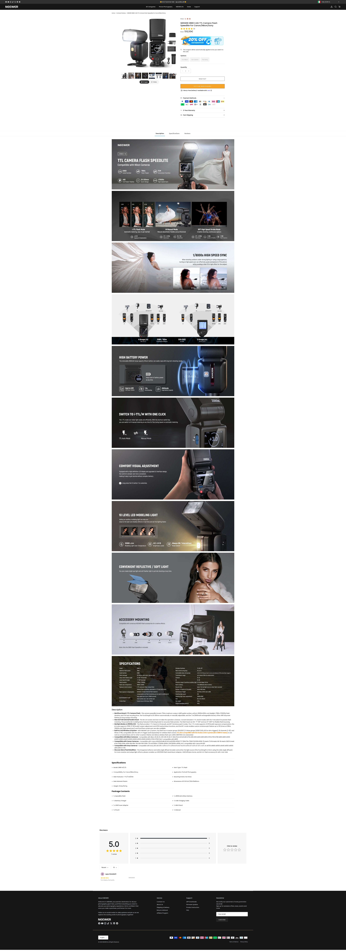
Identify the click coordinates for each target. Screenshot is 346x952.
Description (160, 133)
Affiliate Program (162, 913)
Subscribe (222, 920)
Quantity (183, 67)
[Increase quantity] (189, 71)
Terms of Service (233, 942)
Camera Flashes (121, 13)
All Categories (150, 7)
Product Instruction (192, 907)
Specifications (174, 133)
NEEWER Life (180, 7)
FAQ (187, 910)
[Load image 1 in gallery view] (149, 43)
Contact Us (161, 902)
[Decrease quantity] (182, 71)
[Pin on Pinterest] (189, 19)
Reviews (187, 133)
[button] (173, 838)
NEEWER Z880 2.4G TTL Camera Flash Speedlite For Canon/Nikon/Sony (146, 13)
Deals (189, 7)
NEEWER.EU (105, 942)
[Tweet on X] (185, 19)
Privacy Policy (244, 942)
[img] (186, 29)
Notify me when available (202, 86)
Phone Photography (165, 7)
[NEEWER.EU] (11, 7)
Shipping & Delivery (163, 907)
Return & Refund (162, 910)
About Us (160, 904)
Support (197, 7)
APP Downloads (191, 902)
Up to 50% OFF (180, 2)
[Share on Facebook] (187, 19)
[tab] (144, 82)
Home (113, 13)
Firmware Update (192, 904)
